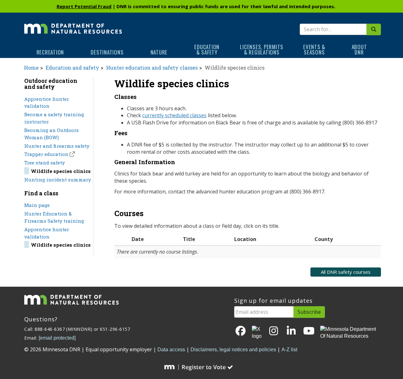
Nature (159, 52)
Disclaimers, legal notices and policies (233, 349)
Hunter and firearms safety (56, 146)
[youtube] (309, 331)
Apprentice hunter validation (46, 102)
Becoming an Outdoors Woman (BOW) (51, 134)
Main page (37, 205)
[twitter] (257, 333)
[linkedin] (291, 331)
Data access (171, 349)
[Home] (73, 24)
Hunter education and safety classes (152, 67)
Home (31, 67)
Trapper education (46, 154)
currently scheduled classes (174, 115)
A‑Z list (289, 349)
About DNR (359, 49)
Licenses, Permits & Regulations (261, 49)
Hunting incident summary (57, 179)
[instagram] (273, 331)
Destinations (107, 52)
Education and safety (72, 67)
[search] (373, 29)
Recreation (50, 52)
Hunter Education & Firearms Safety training (54, 217)
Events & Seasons (314, 49)
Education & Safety (206, 49)
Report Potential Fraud (84, 6)
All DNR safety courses (346, 272)
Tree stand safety (44, 162)
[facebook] (240, 331)
